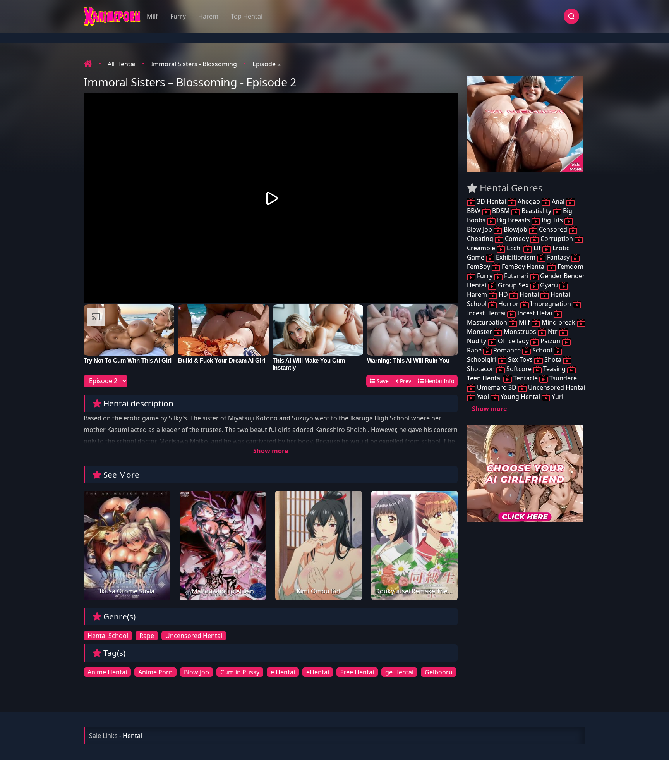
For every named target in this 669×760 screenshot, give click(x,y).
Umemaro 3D (496, 387)
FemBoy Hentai (523, 266)
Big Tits (552, 220)
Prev (404, 381)
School (542, 350)
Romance (507, 350)
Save (382, 381)
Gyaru (549, 285)
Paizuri (550, 341)
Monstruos (520, 331)
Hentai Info (439, 381)
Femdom (569, 266)
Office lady (513, 341)
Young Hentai (520, 396)
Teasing (554, 369)
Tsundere (562, 378)
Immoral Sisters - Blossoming (194, 64)
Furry (178, 16)
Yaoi (483, 396)
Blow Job (196, 672)
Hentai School (107, 635)
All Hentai (122, 64)
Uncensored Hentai (193, 635)
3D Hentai (491, 201)
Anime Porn (155, 672)
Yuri (556, 396)
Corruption (557, 238)
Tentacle (525, 378)
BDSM (501, 210)
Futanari (516, 276)
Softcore (519, 369)
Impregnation (551, 303)
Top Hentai (246, 16)
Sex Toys (520, 359)
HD (503, 294)
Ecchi (514, 248)
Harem (208, 16)
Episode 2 (266, 64)
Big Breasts (514, 220)
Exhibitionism (515, 257)
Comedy (516, 238)
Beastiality (536, 210)
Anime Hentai (107, 672)
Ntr (552, 331)
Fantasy (558, 257)
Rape (146, 635)
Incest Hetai (535, 313)
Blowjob (515, 229)
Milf (152, 16)
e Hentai (283, 672)
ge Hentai (399, 672)
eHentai (317, 672)
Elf (537, 248)
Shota (553, 359)
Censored (553, 229)
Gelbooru (439, 672)
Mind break (558, 322)
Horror (508, 303)
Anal (558, 201)
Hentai (529, 294)
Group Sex (513, 285)
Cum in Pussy (239, 672)
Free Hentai (357, 672)
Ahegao (529, 201)
